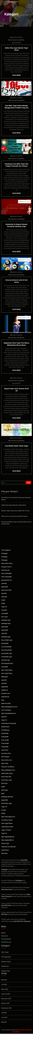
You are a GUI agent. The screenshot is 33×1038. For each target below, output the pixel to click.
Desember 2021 (6, 999)
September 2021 (6, 1008)
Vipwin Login (5, 843)
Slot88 (3, 600)
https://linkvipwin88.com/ (8, 713)
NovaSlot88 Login (6, 653)
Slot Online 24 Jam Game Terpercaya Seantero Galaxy (16, 498)
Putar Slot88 (5, 740)
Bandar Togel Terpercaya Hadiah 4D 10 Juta (15, 511)
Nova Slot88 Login (6, 640)
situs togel (4, 952)
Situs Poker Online (7, 563)
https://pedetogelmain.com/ (9, 707)
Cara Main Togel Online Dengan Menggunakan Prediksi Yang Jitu (16, 106)
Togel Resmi (5, 850)
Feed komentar (6, 939)
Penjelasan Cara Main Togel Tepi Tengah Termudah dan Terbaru (16, 165)
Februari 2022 (5, 994)
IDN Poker (4, 783)
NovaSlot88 (4, 643)
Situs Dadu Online (6, 889)
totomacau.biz (5, 570)
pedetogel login (6, 620)
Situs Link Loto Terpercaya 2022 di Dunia (14, 516)
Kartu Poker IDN (6, 777)
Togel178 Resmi (6, 830)
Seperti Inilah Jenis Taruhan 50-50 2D (16, 389)
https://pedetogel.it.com (8, 770)
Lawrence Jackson (17, 37)
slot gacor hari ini (6, 567)
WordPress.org (6, 942)
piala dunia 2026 (6, 590)
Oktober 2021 (5, 1003)
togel (2, 700)
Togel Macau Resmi (7, 827)
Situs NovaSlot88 (6, 650)
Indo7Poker (4, 750)
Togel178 (4, 607)
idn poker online (6, 753)
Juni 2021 (4, 1017)
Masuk (3, 933)
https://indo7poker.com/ (8, 817)
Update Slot (5, 966)
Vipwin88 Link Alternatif (8, 847)
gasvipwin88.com (6, 580)
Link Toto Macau (6, 710)
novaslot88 (4, 613)
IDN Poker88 (5, 757)
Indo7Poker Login (6, 780)
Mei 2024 (4, 980)
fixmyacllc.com (5, 693)
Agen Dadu (4, 763)
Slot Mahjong (5, 730)
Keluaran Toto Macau (7, 767)
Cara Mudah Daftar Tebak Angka (16, 446)
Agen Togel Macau (7, 670)
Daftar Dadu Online (7, 773)
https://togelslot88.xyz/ (7, 837)
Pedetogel (4, 553)
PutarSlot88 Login (6, 657)
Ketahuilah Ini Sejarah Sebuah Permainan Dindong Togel (16, 225)
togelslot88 (4, 587)
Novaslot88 (24, 860)
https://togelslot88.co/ (7, 840)
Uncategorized (6, 957)
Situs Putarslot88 (6, 573)
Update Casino (6, 961)
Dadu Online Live (6, 760)
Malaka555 (4, 677)
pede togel (4, 790)
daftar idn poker (6, 703)
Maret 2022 (4, 989)
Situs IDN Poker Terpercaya (22, 921)
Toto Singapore (5, 550)
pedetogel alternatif (7, 797)
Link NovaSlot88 (6, 647)
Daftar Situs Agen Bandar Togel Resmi (16, 49)
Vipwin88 (4, 597)
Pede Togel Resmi (6, 823)
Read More (16, 75)
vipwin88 (4, 583)
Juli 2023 (4, 984)
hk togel (3, 810)
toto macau (4, 617)
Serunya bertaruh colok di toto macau (17, 281)
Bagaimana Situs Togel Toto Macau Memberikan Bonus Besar (16, 344)
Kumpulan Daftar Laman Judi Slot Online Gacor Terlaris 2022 (16, 523)
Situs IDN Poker (6, 905)
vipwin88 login (5, 660)
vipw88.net (4, 690)
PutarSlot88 (4, 733)
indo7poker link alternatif (8, 723)
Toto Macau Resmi (7, 820)
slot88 (3, 603)
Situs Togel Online (6, 673)
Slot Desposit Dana (7, 663)
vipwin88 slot (5, 697)
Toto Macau (18, 880)
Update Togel (5, 971)
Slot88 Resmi (5, 727)
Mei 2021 (4, 1022)
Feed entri (4, 936)
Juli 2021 (4, 1013)
